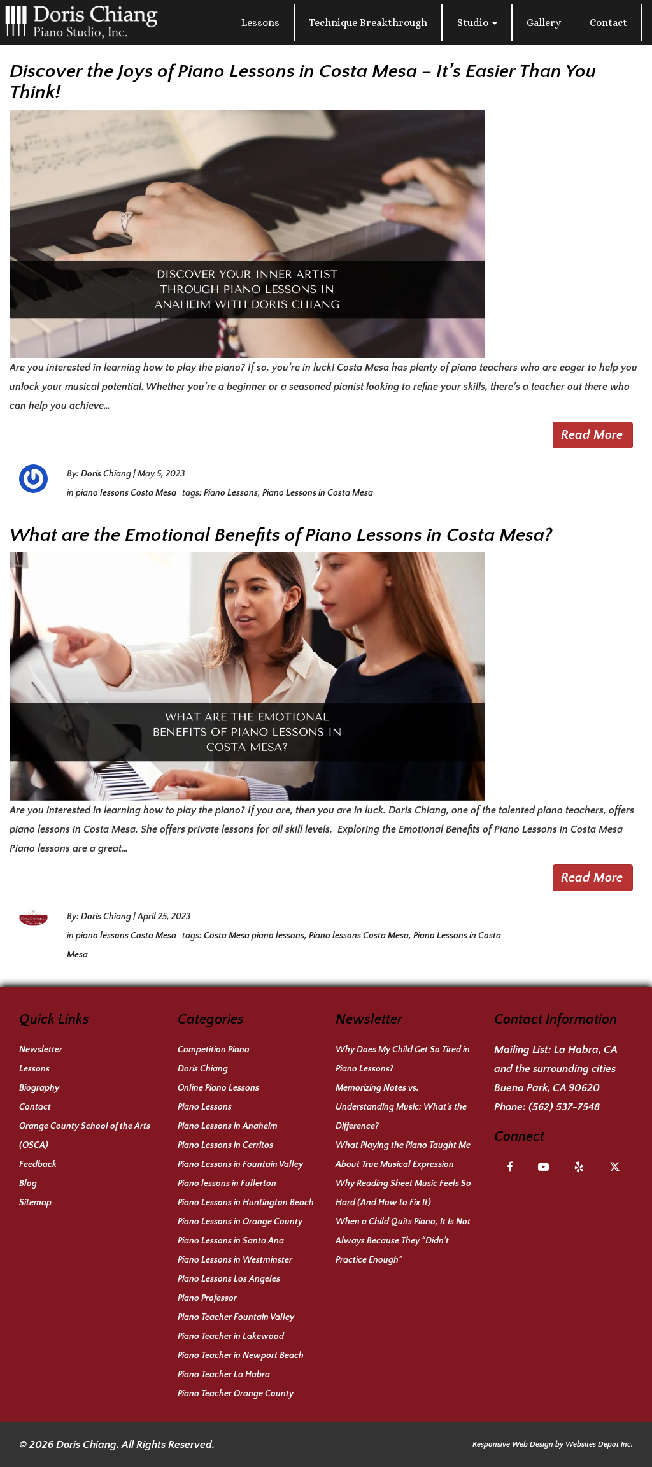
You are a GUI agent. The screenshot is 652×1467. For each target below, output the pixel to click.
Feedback (38, 1164)
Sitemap (35, 1203)
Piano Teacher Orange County (236, 1394)
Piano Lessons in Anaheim (228, 1126)
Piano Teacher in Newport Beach (241, 1355)
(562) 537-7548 (564, 1107)
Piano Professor (207, 1298)
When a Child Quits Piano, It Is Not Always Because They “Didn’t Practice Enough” (403, 1241)
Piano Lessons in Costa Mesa (317, 493)
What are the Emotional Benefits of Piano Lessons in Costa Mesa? (281, 535)
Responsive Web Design (512, 1444)
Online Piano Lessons (218, 1088)
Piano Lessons (231, 493)
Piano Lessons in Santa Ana (231, 1241)
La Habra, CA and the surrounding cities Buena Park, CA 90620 (555, 1069)
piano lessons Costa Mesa (126, 493)
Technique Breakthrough (368, 23)
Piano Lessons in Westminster (235, 1260)
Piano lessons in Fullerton (227, 1183)
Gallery (544, 23)
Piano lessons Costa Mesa (359, 936)
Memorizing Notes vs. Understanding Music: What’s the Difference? (401, 1107)
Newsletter (40, 1050)
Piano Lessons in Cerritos (225, 1145)
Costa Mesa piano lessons (254, 936)
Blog (28, 1183)
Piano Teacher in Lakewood (231, 1336)
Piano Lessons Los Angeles (229, 1279)
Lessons (260, 23)
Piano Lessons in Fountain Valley (240, 1164)
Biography (39, 1088)
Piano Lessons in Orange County (240, 1222)
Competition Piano (214, 1050)
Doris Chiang (106, 474)
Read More (592, 435)
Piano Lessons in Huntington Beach (246, 1203)
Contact (608, 23)
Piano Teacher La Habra (224, 1375)
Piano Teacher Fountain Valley (236, 1317)
